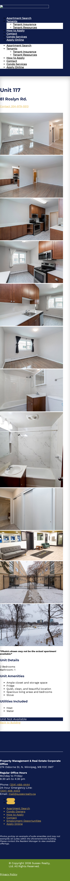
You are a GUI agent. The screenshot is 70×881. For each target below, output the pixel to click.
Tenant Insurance (24, 24)
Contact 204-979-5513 (14, 106)
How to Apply (16, 30)
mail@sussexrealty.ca (22, 793)
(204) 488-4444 (20, 784)
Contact (12, 33)
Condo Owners (16, 811)
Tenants (12, 21)
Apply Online (15, 39)
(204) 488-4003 (10, 790)
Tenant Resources (25, 27)
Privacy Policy (8, 874)
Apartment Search (19, 18)
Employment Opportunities (24, 820)
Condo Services (17, 36)
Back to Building (10, 722)
